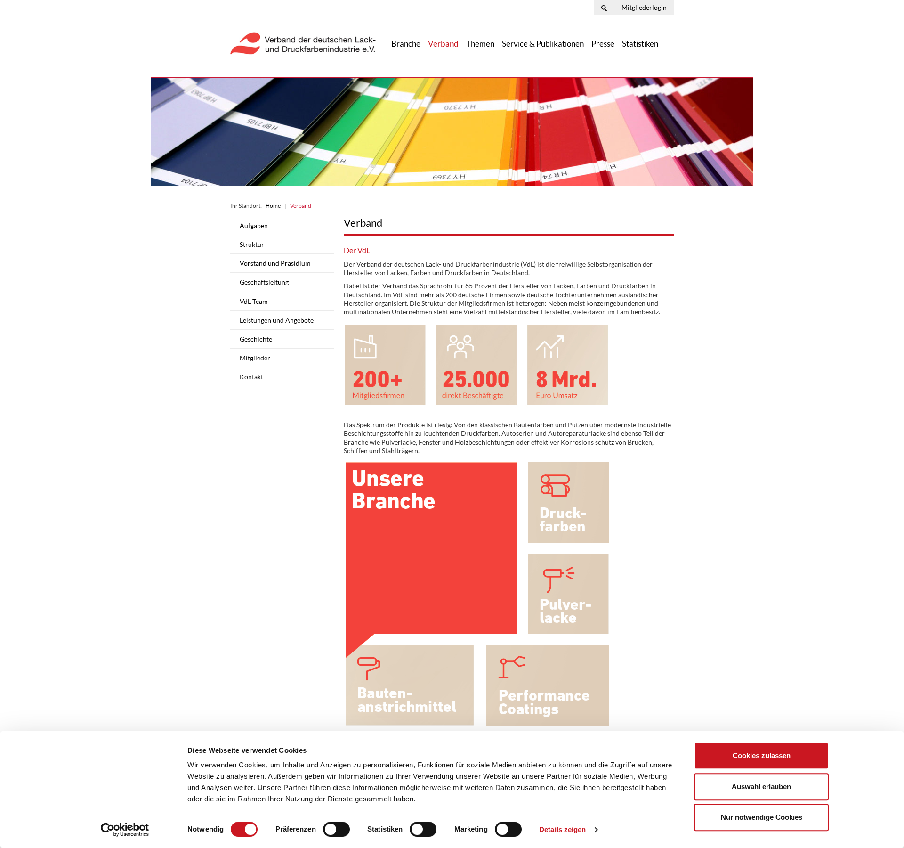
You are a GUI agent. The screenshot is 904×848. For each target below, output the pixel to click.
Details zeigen (562, 829)
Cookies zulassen (762, 755)
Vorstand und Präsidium (275, 263)
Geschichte (256, 339)
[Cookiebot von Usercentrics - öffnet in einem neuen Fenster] (125, 830)
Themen (480, 44)
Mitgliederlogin (644, 7)
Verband (443, 44)
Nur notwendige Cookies (761, 817)
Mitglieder (255, 358)
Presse (602, 44)
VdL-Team (254, 301)
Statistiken (640, 44)
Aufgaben (254, 225)
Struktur (252, 244)
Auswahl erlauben (761, 787)
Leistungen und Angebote (277, 320)
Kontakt (251, 377)
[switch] (336, 829)
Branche (405, 44)
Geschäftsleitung (264, 282)
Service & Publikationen (543, 44)
